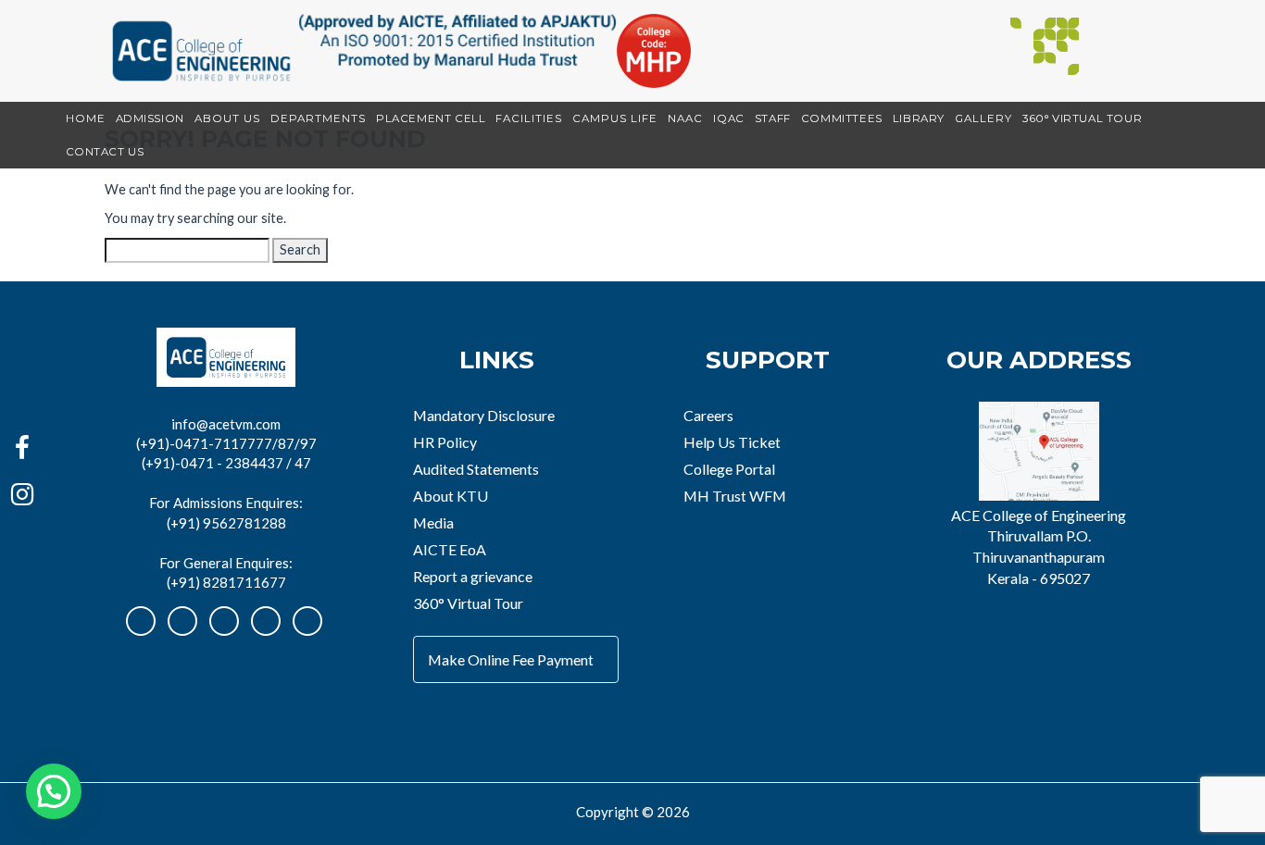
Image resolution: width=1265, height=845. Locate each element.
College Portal (729, 469)
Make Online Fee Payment (511, 659)
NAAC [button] (685, 118)
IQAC (728, 118)
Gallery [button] (983, 118)
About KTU (450, 495)
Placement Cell (430, 118)
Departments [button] (318, 118)
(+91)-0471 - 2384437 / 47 (226, 462)
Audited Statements (476, 469)
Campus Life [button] (615, 118)
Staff (773, 118)
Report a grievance (472, 576)
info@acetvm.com (226, 424)
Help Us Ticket (732, 442)
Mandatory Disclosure (484, 415)
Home (86, 118)
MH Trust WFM (734, 495)
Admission (150, 118)
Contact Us (105, 151)
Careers (708, 415)
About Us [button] (227, 118)
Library (919, 118)
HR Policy (445, 442)
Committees (842, 118)
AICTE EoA (449, 549)
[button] (53, 791)
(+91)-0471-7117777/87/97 (226, 443)
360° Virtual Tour (1082, 118)
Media (433, 522)
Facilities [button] (528, 118)
